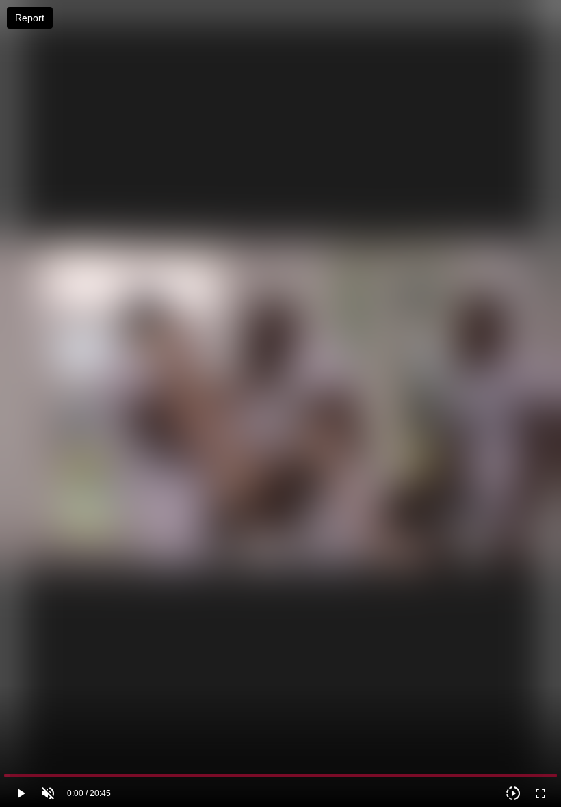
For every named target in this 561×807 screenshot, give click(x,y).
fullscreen (540, 793)
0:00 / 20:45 (89, 793)
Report (29, 17)
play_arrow (20, 793)
